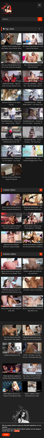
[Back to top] (37, 432)
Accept (6, 434)
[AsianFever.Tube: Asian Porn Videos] (18, 9)
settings (17, 431)
